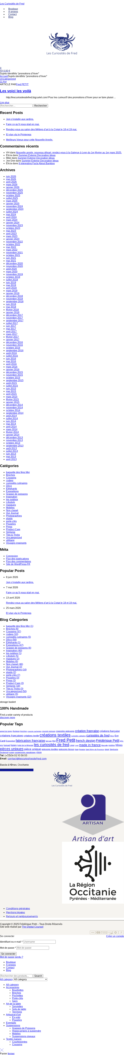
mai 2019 (11, 285)
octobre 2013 (13, 443)
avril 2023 (11, 233)
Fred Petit (65, 740)
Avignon (16, 731)
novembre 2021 (14, 252)
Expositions (12, 491)
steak (107, 749)
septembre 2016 (14, 350)
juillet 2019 (12, 279)
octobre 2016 (13, 347)
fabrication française (30, 740)
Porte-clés (17, 998)
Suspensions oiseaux (23, 1036)
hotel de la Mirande (25, 745)
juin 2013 (11, 454)
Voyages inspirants (16, 543)
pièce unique (32, 749)
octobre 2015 (13, 377)
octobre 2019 (13, 277)
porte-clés (11, 521)
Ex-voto (16, 1017)
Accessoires (12, 987)
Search (38, 976)
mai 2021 (11, 260)
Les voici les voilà (15, 91)
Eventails (11, 1022)
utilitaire (10, 540)
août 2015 (11, 383)
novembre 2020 (14, 266)
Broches (10, 475)
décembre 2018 (14, 296)
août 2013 (11, 448)
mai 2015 (11, 391)
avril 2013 (11, 459)
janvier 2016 (12, 369)
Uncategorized (8, 79)
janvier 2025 (12, 203)
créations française (110, 731)
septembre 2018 (14, 301)
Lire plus (4, 102)
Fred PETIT (22, 84)
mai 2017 (11, 328)
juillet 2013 (12, 451)
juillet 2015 (12, 386)
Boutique (11, 962)
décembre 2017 (14, 315)
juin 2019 (11, 282)
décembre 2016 (14, 342)
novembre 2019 (14, 274)
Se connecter (8, 954)
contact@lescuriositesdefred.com (27, 758)
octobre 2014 (13, 410)
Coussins (11, 477)
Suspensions (13, 1025)
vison (39, 752)
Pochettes (17, 995)
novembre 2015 (14, 375)
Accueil (4, 76)
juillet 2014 (12, 418)
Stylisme (10, 532)
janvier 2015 (12, 402)
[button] (62, 792)
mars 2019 (11, 290)
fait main (49, 741)
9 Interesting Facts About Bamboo (37, 163)
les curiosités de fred (51, 745)
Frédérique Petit (107, 740)
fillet (54, 741)
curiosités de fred (97, 735)
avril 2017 (11, 331)
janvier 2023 (12, 239)
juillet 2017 (12, 323)
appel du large (6, 731)
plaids (9, 518)
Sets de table (19, 1009)
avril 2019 (11, 288)
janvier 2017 (12, 339)
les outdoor (12, 499)
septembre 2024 (14, 209)
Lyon (76, 745)
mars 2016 (11, 367)
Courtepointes (19, 1041)
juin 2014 (11, 421)
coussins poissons (65, 731)
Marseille (104, 745)
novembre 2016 (14, 345)
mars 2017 (11, 334)
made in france (90, 745)
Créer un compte (115, 936)
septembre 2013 (14, 445)
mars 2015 (11, 396)
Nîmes (119, 745)
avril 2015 (11, 394)
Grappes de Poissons (23, 1028)
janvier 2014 (12, 435)
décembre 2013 (14, 437)
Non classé (12, 510)
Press (9, 526)
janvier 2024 (12, 222)
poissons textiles (50, 749)
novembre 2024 (14, 206)
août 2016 (11, 353)
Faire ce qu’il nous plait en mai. (22, 124)
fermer (11, 1053)
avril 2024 (11, 217)
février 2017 (12, 337)
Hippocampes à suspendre (26, 1031)
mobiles (111, 745)
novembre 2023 (14, 225)
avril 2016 (11, 364)
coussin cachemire (34, 731)
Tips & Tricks (13, 535)
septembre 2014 (14, 413)
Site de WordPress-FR (18, 564)
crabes (9, 480)
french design (85, 740)
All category (12, 984)
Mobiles (10, 507)
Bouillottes (17, 990)
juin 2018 (11, 304)
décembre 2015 (14, 372)
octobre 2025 (13, 195)
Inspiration (11, 496)
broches (23, 731)
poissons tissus (66, 749)
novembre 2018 (14, 299)
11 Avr (3, 81)
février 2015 (12, 399)
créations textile (31, 735)
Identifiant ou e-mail (11, 941)
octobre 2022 (13, 244)
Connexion (12, 556)
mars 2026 (11, 184)
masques (11, 505)
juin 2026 (11, 176)
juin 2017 (11, 326)
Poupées (11, 524)
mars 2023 (11, 236)
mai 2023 (11, 231)
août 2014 (11, 415)
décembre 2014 (14, 405)
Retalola (82, 749)
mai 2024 (11, 214)
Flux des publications (17, 558)
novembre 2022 (14, 241)
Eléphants (11, 488)
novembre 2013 (14, 440)
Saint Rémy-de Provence (95, 749)
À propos (11, 965)
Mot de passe (8, 948)
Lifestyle (10, 502)
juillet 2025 (12, 198)
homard (7, 745)
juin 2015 (11, 388)
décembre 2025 (14, 190)
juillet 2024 (12, 211)
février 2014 (12, 432)
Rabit (76, 749)
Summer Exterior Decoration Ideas (37, 155)
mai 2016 (11, 361)
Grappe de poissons (17, 494)
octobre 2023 (13, 228)
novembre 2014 (14, 407)
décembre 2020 (14, 263)
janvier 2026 (12, 187)
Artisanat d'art (13, 1014)
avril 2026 (11, 182)
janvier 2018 (12, 312)
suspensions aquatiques (25, 752)
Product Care (13, 529)
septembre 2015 (14, 380)
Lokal (72, 745)
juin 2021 (11, 258)
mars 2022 (11, 250)
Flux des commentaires (18, 561)
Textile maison (13, 1039)
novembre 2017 (14, 318)
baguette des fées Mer (18, 472)
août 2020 (11, 269)
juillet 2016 (12, 356)
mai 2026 (11, 179)
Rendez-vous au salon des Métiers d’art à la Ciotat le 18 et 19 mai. (41, 129)
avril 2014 (11, 426)
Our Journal (12, 513)
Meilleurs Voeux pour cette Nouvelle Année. (29, 139)
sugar (11, 752)
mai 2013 (11, 456)
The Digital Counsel (32, 927)
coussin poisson (48, 731)
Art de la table (13, 1003)
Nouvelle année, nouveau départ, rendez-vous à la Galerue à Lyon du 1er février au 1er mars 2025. (69, 152)
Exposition (10, 741)
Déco (9, 486)
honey (14, 745)
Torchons (17, 1012)
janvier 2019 (12, 293)
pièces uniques (12, 749)
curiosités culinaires (16, 483)
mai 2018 (11, 307)
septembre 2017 (14, 320)
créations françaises (11, 735)
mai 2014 (11, 424)
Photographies (14, 516)
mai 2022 (11, 247)
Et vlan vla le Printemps (18, 134)
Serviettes (17, 1006)
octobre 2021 (13, 255)
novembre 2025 (14, 192)
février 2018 (12, 309)
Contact (10, 967)
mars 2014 (11, 429)
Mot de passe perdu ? (11, 957)
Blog (8, 970)
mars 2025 (11, 201)
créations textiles (55, 735)
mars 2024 (11, 220)
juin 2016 (11, 358)
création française (87, 731)
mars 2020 (11, 271)
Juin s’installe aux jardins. (20, 119)
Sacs (15, 1001)
